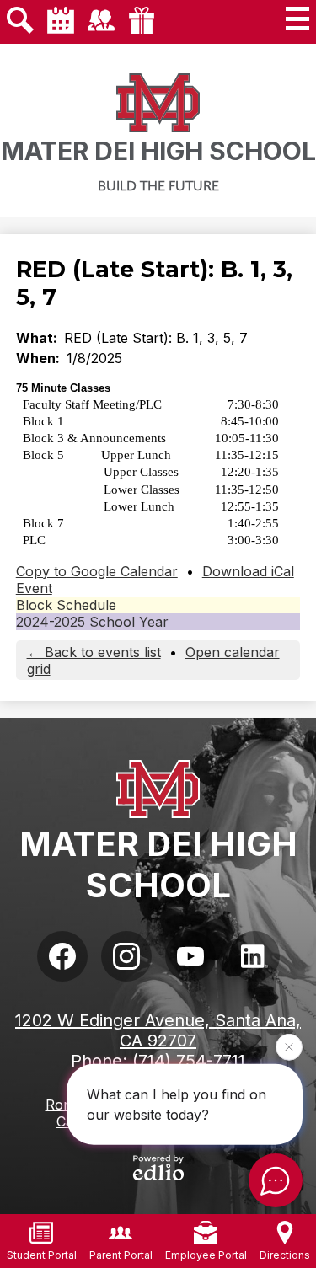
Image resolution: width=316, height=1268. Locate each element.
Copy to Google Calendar (97, 571)
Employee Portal (206, 1255)
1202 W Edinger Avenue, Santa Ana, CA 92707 (158, 1030)
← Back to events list (94, 652)
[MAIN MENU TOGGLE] (297, 18)
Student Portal (42, 1255)
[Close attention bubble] (289, 1048)
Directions (285, 1255)
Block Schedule (66, 605)
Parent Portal (121, 1255)
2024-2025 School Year (92, 621)
